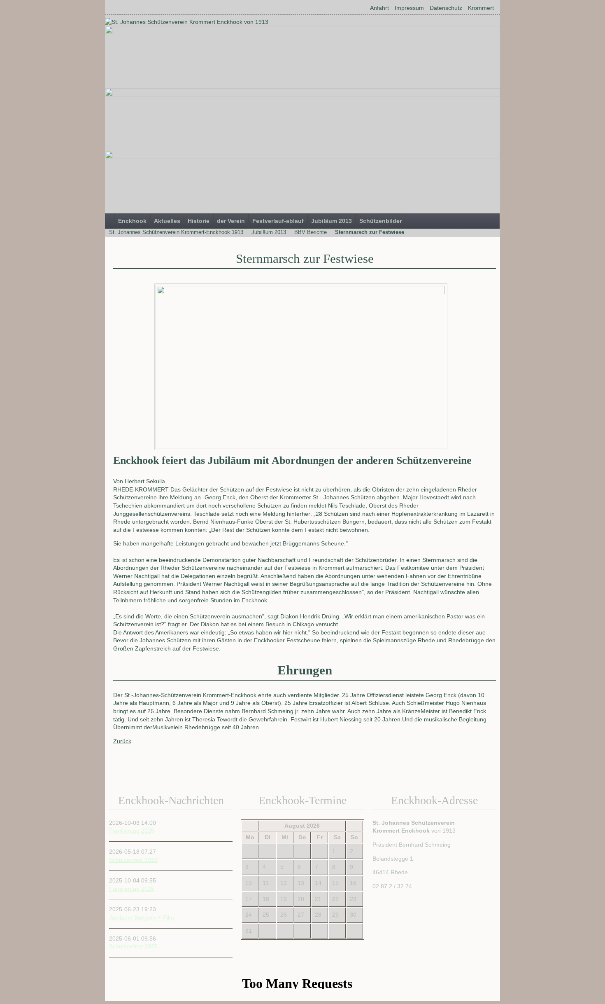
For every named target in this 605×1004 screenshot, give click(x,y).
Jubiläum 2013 (331, 221)
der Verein (231, 221)
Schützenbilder (380, 221)
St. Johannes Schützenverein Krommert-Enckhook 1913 (176, 232)
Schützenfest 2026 (133, 860)
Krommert (481, 8)
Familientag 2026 (131, 830)
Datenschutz (446, 8)
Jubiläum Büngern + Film (141, 917)
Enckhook (132, 221)
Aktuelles (167, 221)
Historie (198, 221)
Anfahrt (379, 8)
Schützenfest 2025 (133, 946)
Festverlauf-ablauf (278, 221)
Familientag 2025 (131, 888)
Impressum (409, 8)
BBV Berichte (310, 232)
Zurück (122, 741)
